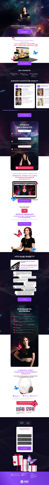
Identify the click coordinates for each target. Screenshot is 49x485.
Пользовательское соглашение (15, 475)
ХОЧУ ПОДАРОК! (24, 63)
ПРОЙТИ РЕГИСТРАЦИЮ (24, 200)
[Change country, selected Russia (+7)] (18, 443)
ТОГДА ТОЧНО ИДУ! (24, 223)
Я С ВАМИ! (24, 299)
